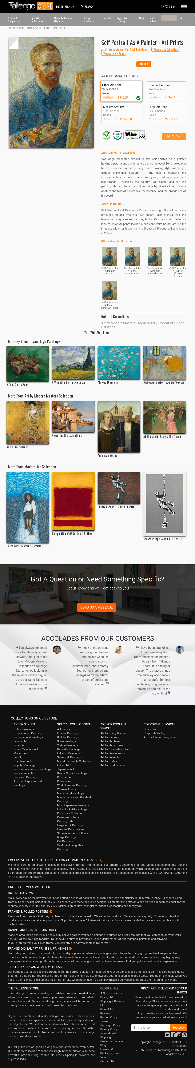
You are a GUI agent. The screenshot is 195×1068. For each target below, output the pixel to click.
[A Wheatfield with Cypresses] (73, 362)
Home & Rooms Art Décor (64, 19)
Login (59, 6)
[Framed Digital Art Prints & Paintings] (70, 948)
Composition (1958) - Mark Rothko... (73, 534)
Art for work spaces (112, 765)
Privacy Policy (108, 1029)
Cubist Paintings (24, 729)
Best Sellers (152, 19)
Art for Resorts (109, 757)
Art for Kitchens (110, 741)
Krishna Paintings (68, 733)
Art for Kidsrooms (111, 745)
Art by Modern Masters (118, 323)
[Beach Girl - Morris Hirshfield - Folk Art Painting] (27, 507)
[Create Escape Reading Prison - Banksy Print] (164, 504)
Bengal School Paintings (72, 773)
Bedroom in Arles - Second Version (163, 383)
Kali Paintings (65, 841)
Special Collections (37, 19)
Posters (107, 18)
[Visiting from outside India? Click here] (101, 860)
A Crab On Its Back (17, 384)
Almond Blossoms (108, 382)
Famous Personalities (70, 829)
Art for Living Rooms (113, 733)
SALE (182, 18)
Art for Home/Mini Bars (115, 749)
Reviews (105, 1013)
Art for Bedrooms (111, 737)
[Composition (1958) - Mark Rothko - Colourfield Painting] (73, 501)
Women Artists (66, 789)
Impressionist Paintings (28, 737)
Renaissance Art (24, 773)
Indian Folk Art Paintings (72, 809)
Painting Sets (65, 821)
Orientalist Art (22, 761)
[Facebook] (173, 1036)
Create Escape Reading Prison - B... (163, 539)
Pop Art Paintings (24, 765)
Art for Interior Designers (159, 737)
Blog (141, 18)
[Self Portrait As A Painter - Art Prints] (51, 92)
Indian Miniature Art (26, 749)
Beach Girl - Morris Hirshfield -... (25, 546)
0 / (166, 6)
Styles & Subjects (13, 19)
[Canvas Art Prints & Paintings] (58, 929)
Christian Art (65, 777)
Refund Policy (108, 1017)
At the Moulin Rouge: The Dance (162, 436)
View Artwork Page (113, 53)
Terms (104, 1021)
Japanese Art (65, 769)
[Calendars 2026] (35, 893)
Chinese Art (64, 781)
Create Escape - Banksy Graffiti (116, 507)
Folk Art (18, 757)
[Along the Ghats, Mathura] (73, 416)
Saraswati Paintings (69, 757)
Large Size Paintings (121, 19)
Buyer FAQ (106, 1009)
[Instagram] (178, 1036)
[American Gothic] (119, 426)
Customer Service (111, 1041)
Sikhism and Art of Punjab (73, 833)
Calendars (169, 18)
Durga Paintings (67, 837)
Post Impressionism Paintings (32, 769)
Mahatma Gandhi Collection (74, 761)
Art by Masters (88, 19)
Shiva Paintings (66, 741)
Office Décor (151, 729)
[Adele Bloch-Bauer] (27, 422)
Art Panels (63, 729)
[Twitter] (167, 1036)
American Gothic (107, 455)
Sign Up (69, 6)
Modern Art (146, 323)
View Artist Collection (165, 49)
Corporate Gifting (154, 733)
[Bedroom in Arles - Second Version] (164, 363)
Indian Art (20, 745)
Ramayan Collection (69, 817)
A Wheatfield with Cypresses (69, 382)
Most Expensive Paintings (73, 805)
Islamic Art (20, 741)
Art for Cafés (108, 761)
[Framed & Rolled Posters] (51, 911)
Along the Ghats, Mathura (67, 435)
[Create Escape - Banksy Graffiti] (119, 488)
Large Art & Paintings (70, 825)
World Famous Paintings (72, 785)
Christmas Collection (70, 813)
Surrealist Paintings (26, 777)
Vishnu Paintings (67, 745)
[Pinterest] (184, 1036)
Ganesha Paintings (68, 749)
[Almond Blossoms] (119, 362)
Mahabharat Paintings (70, 793)
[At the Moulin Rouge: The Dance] (164, 417)
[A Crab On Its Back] (27, 363)
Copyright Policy (110, 1025)
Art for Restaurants (112, 753)
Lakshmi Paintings (68, 753)
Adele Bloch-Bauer (17, 447)
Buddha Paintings (68, 737)
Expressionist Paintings (28, 733)
